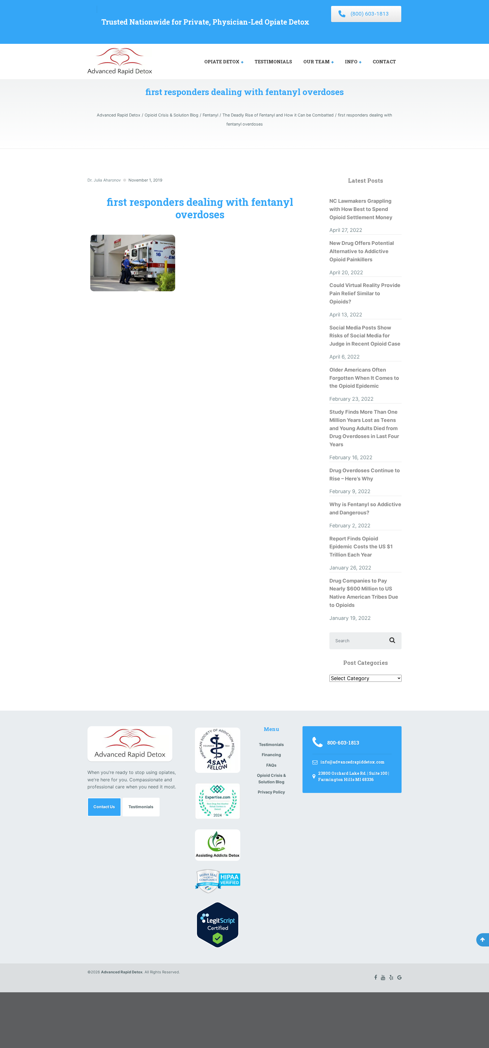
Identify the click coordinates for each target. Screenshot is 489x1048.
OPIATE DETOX (221, 61)
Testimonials (140, 806)
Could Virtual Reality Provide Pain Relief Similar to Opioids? (364, 293)
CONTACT (384, 61)
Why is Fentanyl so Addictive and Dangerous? (365, 508)
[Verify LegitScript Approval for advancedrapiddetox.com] (217, 924)
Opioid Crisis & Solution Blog (271, 778)
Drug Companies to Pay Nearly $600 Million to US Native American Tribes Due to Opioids (363, 593)
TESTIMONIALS (273, 61)
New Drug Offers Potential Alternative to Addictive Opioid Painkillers (361, 251)
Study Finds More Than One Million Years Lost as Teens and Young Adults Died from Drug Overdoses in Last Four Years (364, 428)
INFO (351, 61)
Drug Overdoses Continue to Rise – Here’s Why (364, 474)
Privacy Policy (271, 792)
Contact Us (104, 806)
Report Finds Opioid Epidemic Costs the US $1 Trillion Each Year (361, 547)
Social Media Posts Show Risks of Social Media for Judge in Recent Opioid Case (364, 336)
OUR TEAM (316, 61)
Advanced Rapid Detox (121, 972)
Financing (271, 754)
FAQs (271, 765)
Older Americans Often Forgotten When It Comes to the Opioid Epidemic (364, 378)
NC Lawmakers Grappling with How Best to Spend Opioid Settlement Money (361, 209)
